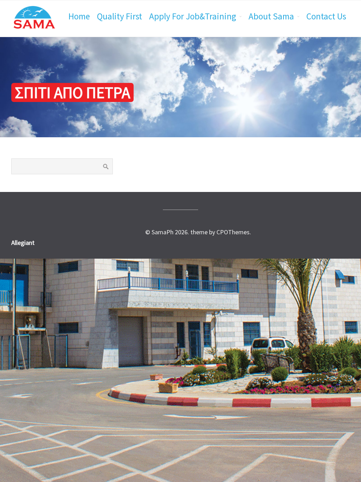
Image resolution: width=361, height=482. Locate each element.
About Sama (271, 16)
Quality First (119, 16)
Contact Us (326, 16)
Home (79, 16)
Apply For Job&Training (192, 16)
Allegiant (23, 243)
